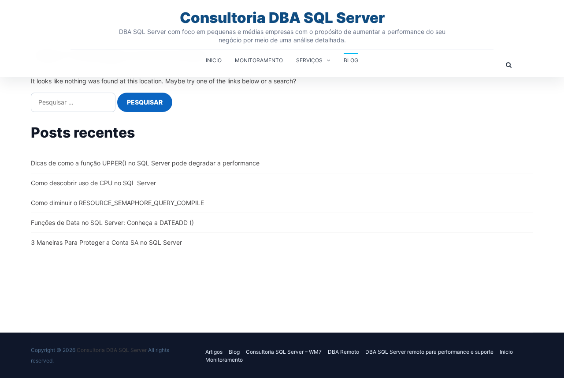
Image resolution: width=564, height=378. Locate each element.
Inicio (214, 60)
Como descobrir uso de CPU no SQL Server (93, 183)
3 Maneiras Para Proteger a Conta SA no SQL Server (106, 242)
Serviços (309, 60)
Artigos (214, 351)
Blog (351, 60)
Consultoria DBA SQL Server (282, 17)
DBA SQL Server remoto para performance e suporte (429, 351)
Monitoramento (259, 60)
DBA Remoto (343, 351)
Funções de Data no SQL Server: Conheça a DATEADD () (112, 222)
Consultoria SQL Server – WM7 (284, 351)
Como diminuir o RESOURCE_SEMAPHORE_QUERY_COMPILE (117, 202)
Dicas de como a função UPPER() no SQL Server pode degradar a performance (145, 163)
